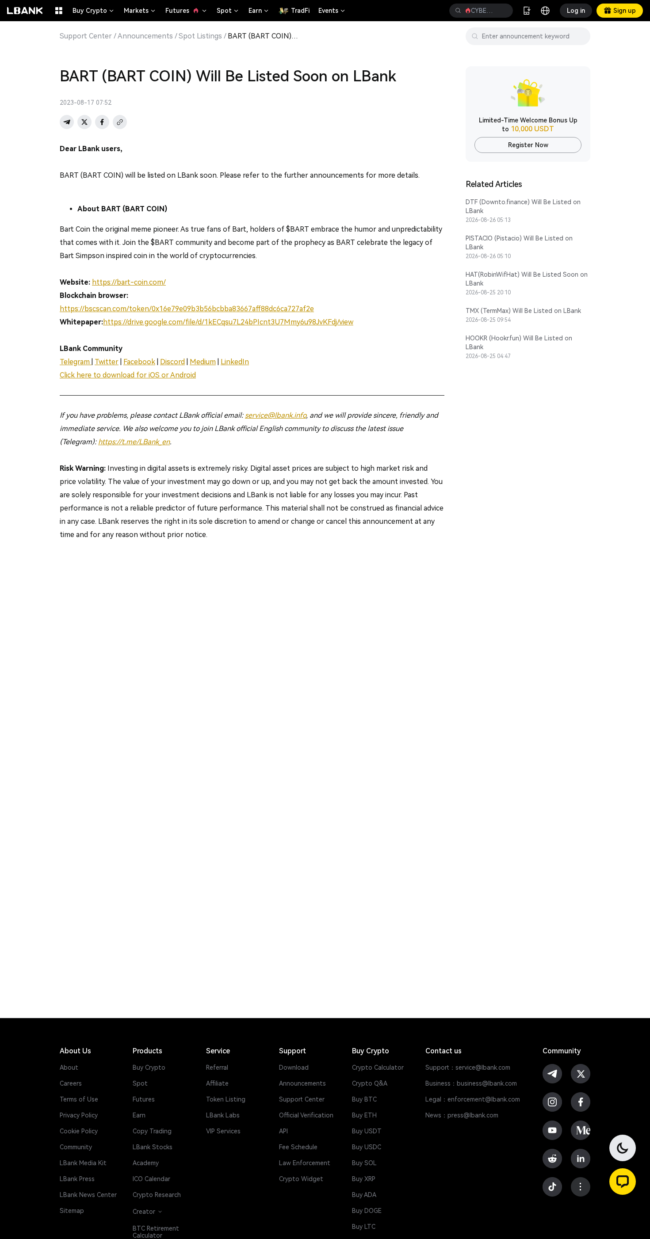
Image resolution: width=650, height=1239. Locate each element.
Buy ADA (364, 1194)
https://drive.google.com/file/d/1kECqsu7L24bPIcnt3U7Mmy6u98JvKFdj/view (228, 322)
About (69, 1067)
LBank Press (77, 1178)
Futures (186, 10)
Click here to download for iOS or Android (128, 375)
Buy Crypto (94, 10)
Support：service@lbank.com (467, 1067)
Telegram (76, 362)
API (283, 1131)
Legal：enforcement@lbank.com (472, 1099)
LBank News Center (88, 1194)
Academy (146, 1163)
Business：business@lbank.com (471, 1083)
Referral (217, 1067)
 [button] (502, 11)
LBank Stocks (152, 1147)
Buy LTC (363, 1226)
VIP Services (223, 1131)
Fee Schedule (298, 1147)
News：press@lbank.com (461, 1115)
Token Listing (225, 1099)
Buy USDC (366, 1147)
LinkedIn (235, 362)
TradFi (300, 10)
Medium (203, 362)
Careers (71, 1083)
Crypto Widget (301, 1178)
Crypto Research (157, 1194)
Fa (126, 362)
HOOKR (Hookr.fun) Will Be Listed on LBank (519, 343)
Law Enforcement (304, 1163)
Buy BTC (364, 1099)
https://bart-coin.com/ (129, 282)
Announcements (145, 36)
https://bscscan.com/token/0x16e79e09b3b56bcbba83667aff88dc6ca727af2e (187, 309)
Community (76, 1147)
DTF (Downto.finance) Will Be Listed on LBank (523, 206)
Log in (576, 10)
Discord (172, 362)
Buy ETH (364, 1115)
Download (294, 1067)
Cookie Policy (79, 1131)
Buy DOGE (367, 1210)
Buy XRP (363, 1178)
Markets (140, 10)
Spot (228, 10)
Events (332, 10)
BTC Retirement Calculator (156, 1232)
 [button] (458, 11)
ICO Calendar (151, 1178)
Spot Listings (200, 36)
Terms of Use (79, 1099)
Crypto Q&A (369, 1083)
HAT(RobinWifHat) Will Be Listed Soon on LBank (527, 279)
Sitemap (72, 1210)
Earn (259, 10)
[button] (622, 1181)
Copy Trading (152, 1131)
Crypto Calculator (378, 1067)
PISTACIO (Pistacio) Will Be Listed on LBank (519, 243)
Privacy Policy (79, 1115)
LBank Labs (223, 1115)
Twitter (107, 362)
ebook (144, 362)
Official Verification (306, 1115)
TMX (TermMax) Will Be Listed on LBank (523, 310)
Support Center (86, 36)
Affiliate (217, 1083)
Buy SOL (364, 1163)
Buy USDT (367, 1131)
